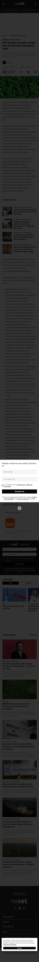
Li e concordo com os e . (18, 485)
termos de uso (21, 484)
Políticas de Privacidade (9, 944)
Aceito (19, 948)
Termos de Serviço (22, 499)
